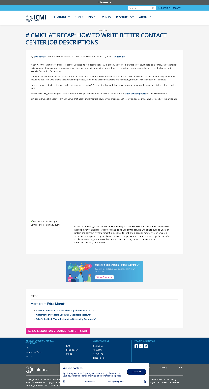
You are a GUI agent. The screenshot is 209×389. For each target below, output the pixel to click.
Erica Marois (40, 56)
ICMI (68, 346)
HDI (27, 348)
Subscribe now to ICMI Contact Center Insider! (57, 330)
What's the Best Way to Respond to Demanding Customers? (66, 319)
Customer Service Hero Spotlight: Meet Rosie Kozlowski (63, 314)
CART (178, 8)
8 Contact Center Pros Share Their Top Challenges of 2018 (65, 310)
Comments (119, 56)
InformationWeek (34, 352)
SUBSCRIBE (164, 8)
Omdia (69, 353)
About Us (97, 349)
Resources (124, 17)
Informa (104, 2)
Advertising (98, 353)
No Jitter (29, 356)
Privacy (163, 367)
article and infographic (135, 93)
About (144, 17)
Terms (180, 367)
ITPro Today (72, 349)
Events (106, 17)
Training (60, 17)
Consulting (84, 17)
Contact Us (98, 346)
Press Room (98, 357)
